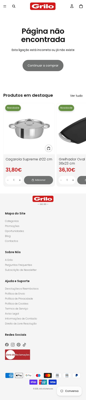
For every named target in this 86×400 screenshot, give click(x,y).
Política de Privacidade (19, 298)
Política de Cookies (16, 303)
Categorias (12, 221)
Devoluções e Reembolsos (22, 288)
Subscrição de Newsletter (21, 270)
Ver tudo (76, 96)
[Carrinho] (81, 6)
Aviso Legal (12, 313)
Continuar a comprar (43, 65)
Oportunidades (14, 231)
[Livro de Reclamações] (17, 354)
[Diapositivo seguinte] (78, 144)
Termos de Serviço (16, 308)
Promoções (12, 226)
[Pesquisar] (13, 6)
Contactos (11, 241)
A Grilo (9, 260)
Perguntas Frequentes (18, 265)
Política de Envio (15, 293)
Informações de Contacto (21, 318)
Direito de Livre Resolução (21, 323)
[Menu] (5, 6)
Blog (8, 236)
